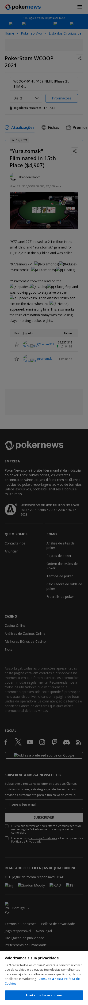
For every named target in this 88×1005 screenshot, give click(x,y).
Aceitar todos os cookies (44, 995)
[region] (44, 978)
